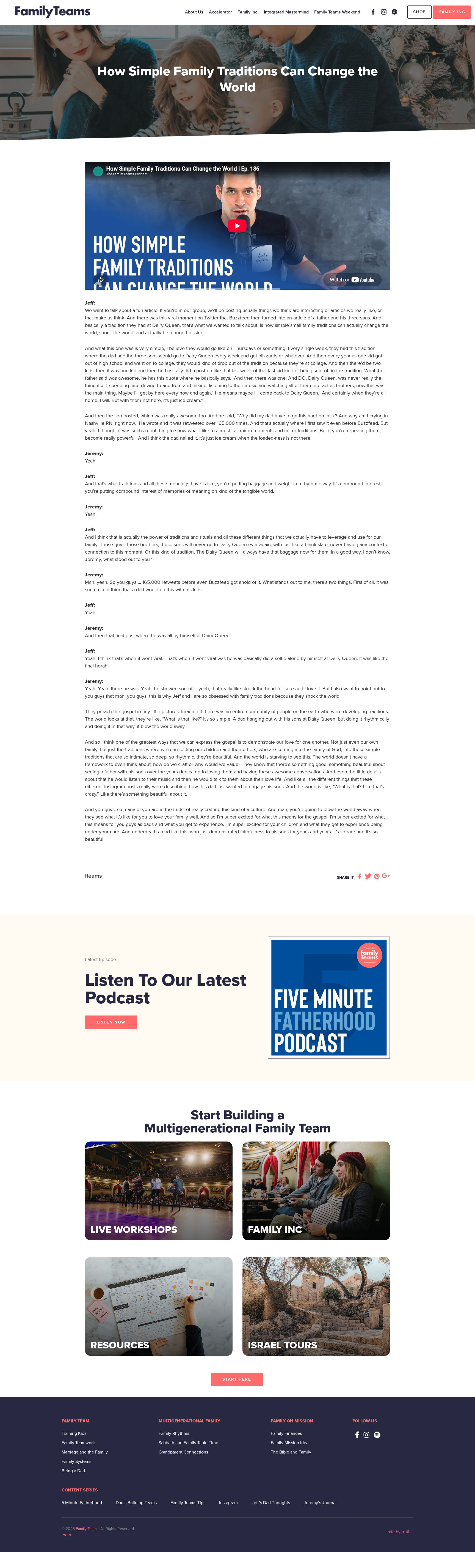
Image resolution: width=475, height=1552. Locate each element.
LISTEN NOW (111, 1022)
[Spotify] (394, 12)
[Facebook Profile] (373, 12)
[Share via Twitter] (369, 877)
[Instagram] (383, 12)
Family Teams (87, 1528)
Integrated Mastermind (286, 12)
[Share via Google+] (386, 877)
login (66, 1535)
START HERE (236, 1379)
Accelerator (220, 12)
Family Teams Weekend (337, 12)
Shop (419, 11)
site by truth (399, 1532)
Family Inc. (248, 12)
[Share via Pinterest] (378, 877)
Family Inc (452, 11)
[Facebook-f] (357, 1434)
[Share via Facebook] (360, 877)
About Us (194, 12)
